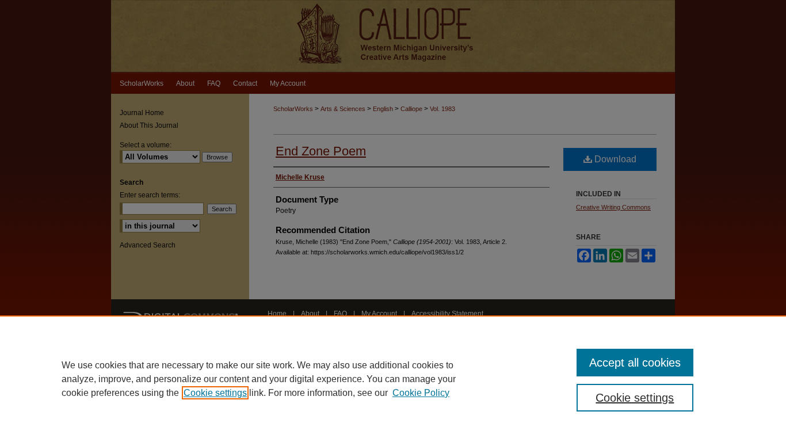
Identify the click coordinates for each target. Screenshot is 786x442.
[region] (393, 378)
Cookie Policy (420, 393)
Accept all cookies (635, 362)
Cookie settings (215, 393)
